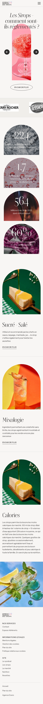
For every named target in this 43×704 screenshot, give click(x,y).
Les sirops (6, 665)
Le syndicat (6, 661)
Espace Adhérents (9, 630)
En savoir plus (21, 87)
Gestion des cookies (10, 644)
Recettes (6, 675)
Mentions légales (9, 640)
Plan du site (7, 647)
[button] (39, 3)
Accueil (5, 686)
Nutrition (5, 672)
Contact (5, 627)
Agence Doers (8, 695)
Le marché (6, 668)
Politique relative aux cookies (14, 651)
